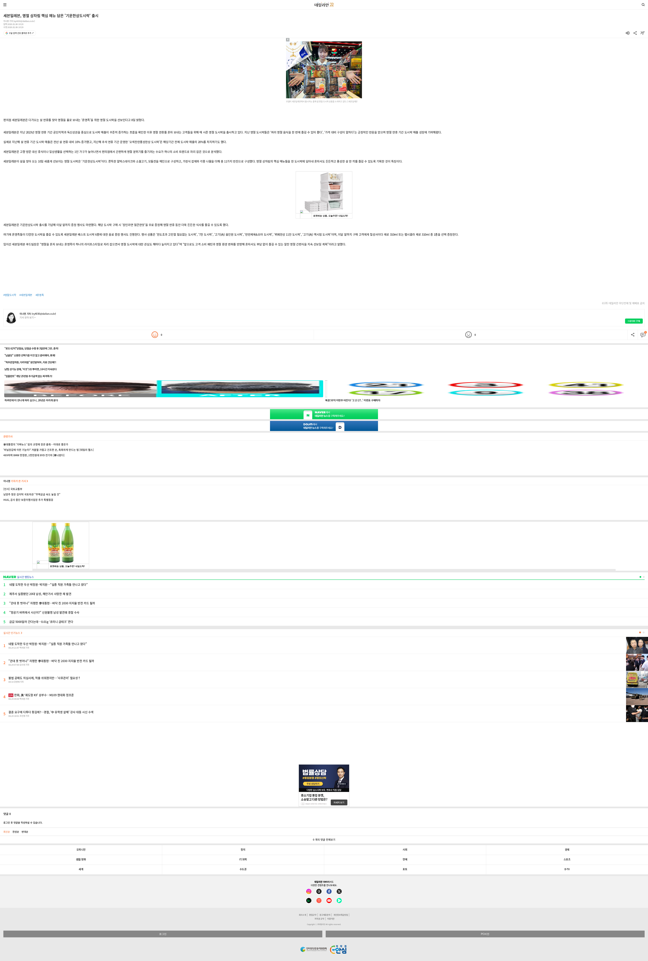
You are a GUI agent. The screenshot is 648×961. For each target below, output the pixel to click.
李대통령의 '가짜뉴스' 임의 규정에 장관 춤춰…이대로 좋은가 (35, 444)
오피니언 (81, 849)
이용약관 (330, 918)
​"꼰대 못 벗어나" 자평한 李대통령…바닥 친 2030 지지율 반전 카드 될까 (51, 661)
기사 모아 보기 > (28, 317)
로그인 (163, 933)
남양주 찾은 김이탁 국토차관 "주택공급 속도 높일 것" (31, 494)
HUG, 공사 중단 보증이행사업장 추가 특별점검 (28, 500)
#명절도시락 (9, 295)
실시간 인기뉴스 (12, 633)
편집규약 (312, 914)
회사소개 (302, 914)
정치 (243, 849)
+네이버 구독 (634, 321)
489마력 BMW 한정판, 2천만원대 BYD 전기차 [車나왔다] (33, 455)
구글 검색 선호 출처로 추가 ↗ (21, 33)
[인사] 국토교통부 (12, 489)
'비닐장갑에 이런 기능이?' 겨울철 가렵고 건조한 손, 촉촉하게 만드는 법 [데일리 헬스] (48, 450)
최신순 (6, 831)
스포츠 (567, 859)
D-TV (567, 869)
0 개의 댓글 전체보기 (324, 839)
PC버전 (485, 933)
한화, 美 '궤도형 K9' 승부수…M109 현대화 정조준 (41, 695)
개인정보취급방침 (340, 914)
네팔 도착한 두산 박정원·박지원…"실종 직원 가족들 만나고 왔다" (47, 644)
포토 (405, 869)
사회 (405, 849)
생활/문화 (81, 859)
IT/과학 (243, 859)
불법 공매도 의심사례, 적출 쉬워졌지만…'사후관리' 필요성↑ (44, 678)
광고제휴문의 (324, 914)
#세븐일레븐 (25, 295)
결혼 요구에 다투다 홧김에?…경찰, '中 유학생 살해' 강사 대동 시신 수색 (50, 712)
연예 (405, 859)
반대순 (25, 831)
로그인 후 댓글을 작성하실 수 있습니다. (23, 822)
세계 (81, 869)
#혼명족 (40, 295)
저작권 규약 (319, 918)
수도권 (243, 869)
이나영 (14, 481)
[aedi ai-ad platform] (304, 42)
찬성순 (15, 831)
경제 (567, 849)
